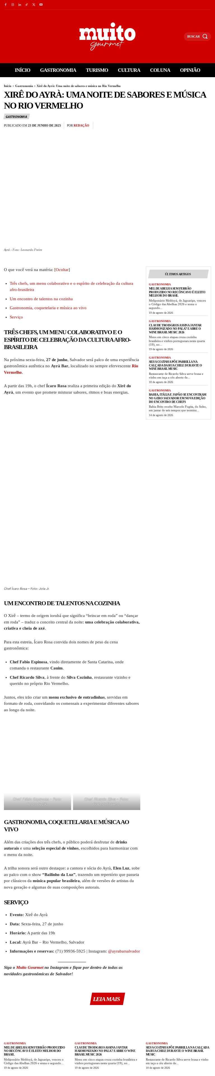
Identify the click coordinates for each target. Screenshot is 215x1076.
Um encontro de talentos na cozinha (41, 299)
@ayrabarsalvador (124, 951)
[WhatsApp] (205, 125)
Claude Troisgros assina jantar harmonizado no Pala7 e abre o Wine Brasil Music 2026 (175, 329)
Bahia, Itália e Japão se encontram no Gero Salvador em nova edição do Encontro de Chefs (177, 398)
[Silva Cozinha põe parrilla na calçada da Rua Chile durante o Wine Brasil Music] (178, 1024)
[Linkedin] (20, 5)
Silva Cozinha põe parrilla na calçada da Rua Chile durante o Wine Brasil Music (175, 365)
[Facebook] (5, 5)
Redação (81, 125)
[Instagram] (12, 5)
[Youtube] (41, 5)
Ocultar (62, 269)
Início (7, 86)
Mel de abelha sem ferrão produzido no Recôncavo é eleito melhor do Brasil (177, 292)
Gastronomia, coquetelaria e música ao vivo (48, 308)
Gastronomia (24, 86)
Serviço (16, 317)
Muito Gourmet (29, 967)
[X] (34, 5)
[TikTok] (27, 5)
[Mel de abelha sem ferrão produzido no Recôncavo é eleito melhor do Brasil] (36, 1024)
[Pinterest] (192, 125)
